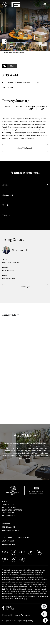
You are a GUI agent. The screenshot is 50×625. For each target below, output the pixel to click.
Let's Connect (8, 516)
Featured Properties (12, 510)
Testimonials (8, 513)
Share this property (25, 148)
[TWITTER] (30, 552)
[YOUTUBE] (39, 552)
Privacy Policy (26, 620)
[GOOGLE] (13, 559)
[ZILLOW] (22, 559)
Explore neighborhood (25, 324)
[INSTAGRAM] (13, 552)
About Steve (8, 505)
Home (4, 502)
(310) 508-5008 (8, 270)
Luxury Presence (22, 615)
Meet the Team (9, 507)
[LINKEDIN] (22, 552)
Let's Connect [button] (25, 467)
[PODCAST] (5, 559)
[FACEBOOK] (5, 552)
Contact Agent (25, 287)
